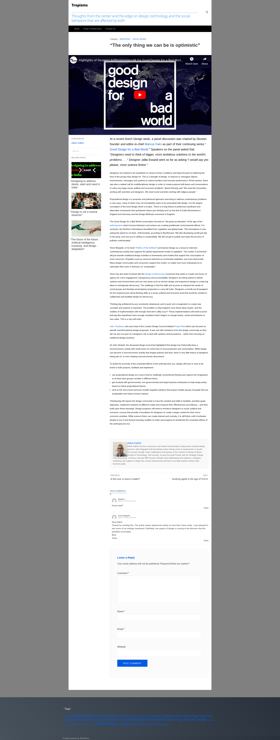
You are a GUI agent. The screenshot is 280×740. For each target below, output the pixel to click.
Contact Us (110, 29)
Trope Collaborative (92, 29)
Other (170, 719)
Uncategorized (127, 724)
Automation (109, 716)
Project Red (179, 326)
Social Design (139, 39)
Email (121, 629)
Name (121, 611)
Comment (123, 573)
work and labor (160, 724)
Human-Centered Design (108, 719)
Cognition (155, 715)
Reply (206, 508)
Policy (179, 719)
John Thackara (117, 326)
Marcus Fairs (153, 144)
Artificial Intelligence (85, 716)
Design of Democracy (155, 274)
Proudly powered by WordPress (76, 738)
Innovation (125, 39)
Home (77, 29)
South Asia (211, 720)
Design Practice (77, 719)
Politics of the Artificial (146, 248)
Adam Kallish (134, 443)
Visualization (145, 724)
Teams (91, 724)
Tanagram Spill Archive (77, 724)
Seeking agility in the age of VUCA (190, 479)
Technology (105, 723)
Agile (67, 716)
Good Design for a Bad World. (129, 149)
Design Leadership (201, 715)
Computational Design (175, 715)
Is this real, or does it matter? (125, 479)
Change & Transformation (133, 715)
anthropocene (116, 225)
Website (121, 647)
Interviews (157, 719)
